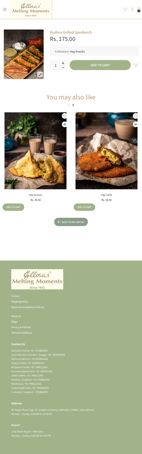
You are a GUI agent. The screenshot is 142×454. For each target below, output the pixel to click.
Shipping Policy (19, 301)
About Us (16, 316)
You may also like (71, 96)
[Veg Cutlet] (106, 150)
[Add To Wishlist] (136, 65)
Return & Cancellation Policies (27, 307)
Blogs (14, 321)
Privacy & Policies (20, 327)
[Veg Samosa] (35, 150)
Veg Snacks (77, 51)
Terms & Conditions (21, 332)
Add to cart (100, 65)
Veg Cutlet (106, 194)
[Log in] (132, 9)
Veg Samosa (35, 194)
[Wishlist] (125, 9)
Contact (15, 296)
